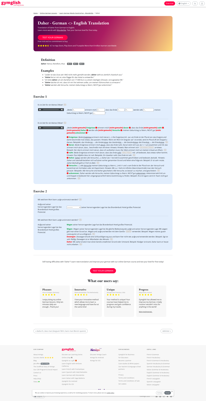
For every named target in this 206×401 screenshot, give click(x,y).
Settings (159, 393)
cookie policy (110, 393)
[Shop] (195, 3)
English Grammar (153, 373)
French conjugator (153, 379)
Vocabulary (164, 370)
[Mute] (62, 110)
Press (35, 376)
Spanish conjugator (154, 382)
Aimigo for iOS (95, 361)
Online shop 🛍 (67, 358)
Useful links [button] (151, 349)
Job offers (41, 364)
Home (35, 13)
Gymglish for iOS (68, 384)
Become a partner (124, 361)
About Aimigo (38, 354)
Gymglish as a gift (68, 361)
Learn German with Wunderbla (73, 375)
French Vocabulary (153, 358)
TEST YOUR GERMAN (52, 37)
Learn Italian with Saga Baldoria (73, 378)
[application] (51, 109)
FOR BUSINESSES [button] (123, 349)
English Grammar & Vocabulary (158, 376)
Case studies (123, 364)
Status (35, 382)
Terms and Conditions (126, 378)
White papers (134, 364)
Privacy (120, 375)
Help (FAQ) (37, 379)
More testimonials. (145, 312)
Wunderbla (61, 30)
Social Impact (53, 370)
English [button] (184, 3)
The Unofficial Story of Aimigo (44, 367)
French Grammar (153, 354)
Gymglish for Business (126, 354)
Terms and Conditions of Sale (129, 381)
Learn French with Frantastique (73, 369)
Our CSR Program (39, 370)
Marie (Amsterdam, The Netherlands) (86, 292)
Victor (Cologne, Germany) (50, 292)
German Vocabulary (154, 367)
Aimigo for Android (97, 358)
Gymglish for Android (69, 381)
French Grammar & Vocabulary (158, 361)
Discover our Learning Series (72, 354)
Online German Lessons (48, 13)
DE (71, 64)
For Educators (123, 358)
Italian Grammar (153, 370)
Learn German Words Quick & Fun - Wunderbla (76, 13)
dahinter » (166, 331)
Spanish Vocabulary (154, 364)
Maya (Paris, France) (145, 292)
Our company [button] (38, 349)
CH (77, 64)
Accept (168, 393)
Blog (35, 361)
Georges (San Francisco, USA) (116, 292)
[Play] (40, 110)
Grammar (166, 364)
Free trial (169, 3)
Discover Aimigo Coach (98, 354)
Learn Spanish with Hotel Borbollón (74, 372)
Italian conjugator (153, 385)
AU (83, 64)
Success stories (38, 358)
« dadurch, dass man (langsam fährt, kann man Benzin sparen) (60, 331)
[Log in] (202, 3)
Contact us (37, 373)
